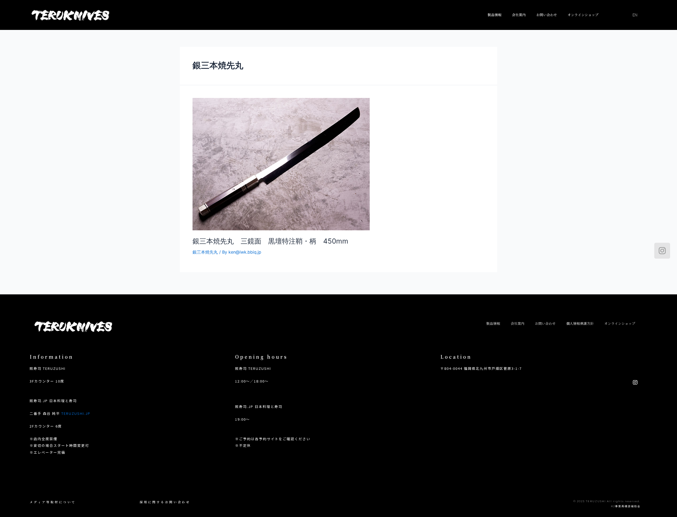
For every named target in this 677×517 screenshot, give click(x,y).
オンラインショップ (583, 14)
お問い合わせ (546, 14)
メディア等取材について (53, 502)
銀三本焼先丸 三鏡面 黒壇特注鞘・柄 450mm (270, 241)
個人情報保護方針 (580, 323)
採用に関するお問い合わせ (165, 502)
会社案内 (519, 14)
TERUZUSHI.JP (75, 413)
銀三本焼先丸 (205, 252)
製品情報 (494, 14)
